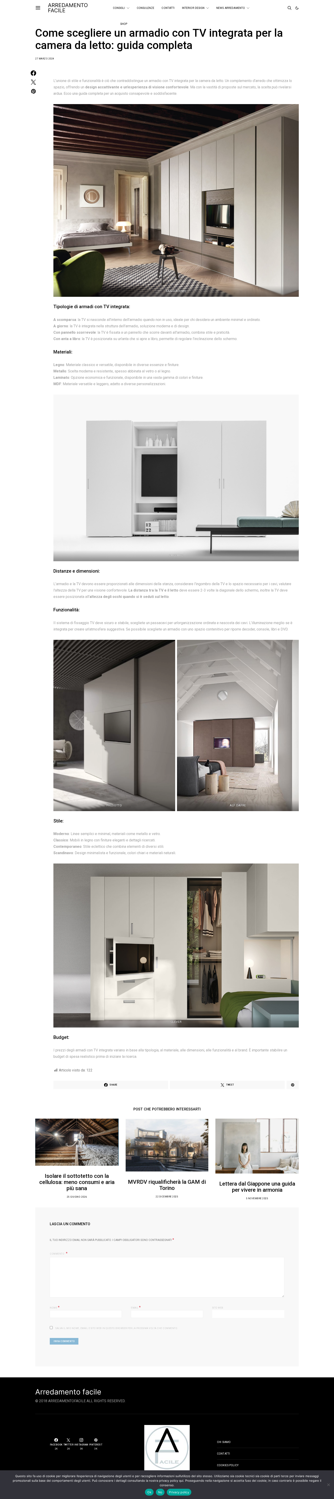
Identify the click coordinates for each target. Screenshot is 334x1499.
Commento (57, 1254)
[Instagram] (270, 10)
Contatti (168, 8)
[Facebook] (270, 6)
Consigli (119, 8)
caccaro (176, 555)
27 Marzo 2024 (44, 58)
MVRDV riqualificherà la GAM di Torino (167, 1185)
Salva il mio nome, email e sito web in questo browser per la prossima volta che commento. (116, 1328)
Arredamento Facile (68, 8)
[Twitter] (276, 6)
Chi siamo (224, 1442)
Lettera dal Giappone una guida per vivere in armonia (257, 1187)
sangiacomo (176, 291)
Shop (123, 24)
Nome (55, 1307)
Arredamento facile (68, 1392)
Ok (149, 1492)
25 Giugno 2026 (77, 1197)
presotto (114, 805)
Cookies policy (228, 1465)
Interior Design (193, 8)
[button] (297, 8)
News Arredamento (230, 8)
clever (176, 1021)
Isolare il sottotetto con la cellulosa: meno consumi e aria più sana (77, 1182)
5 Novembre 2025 (257, 1198)
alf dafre (238, 805)
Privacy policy (179, 1492)
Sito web (217, 1308)
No (160, 1492)
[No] (328, 1484)
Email (136, 1307)
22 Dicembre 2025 (167, 1196)
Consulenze (146, 8)
